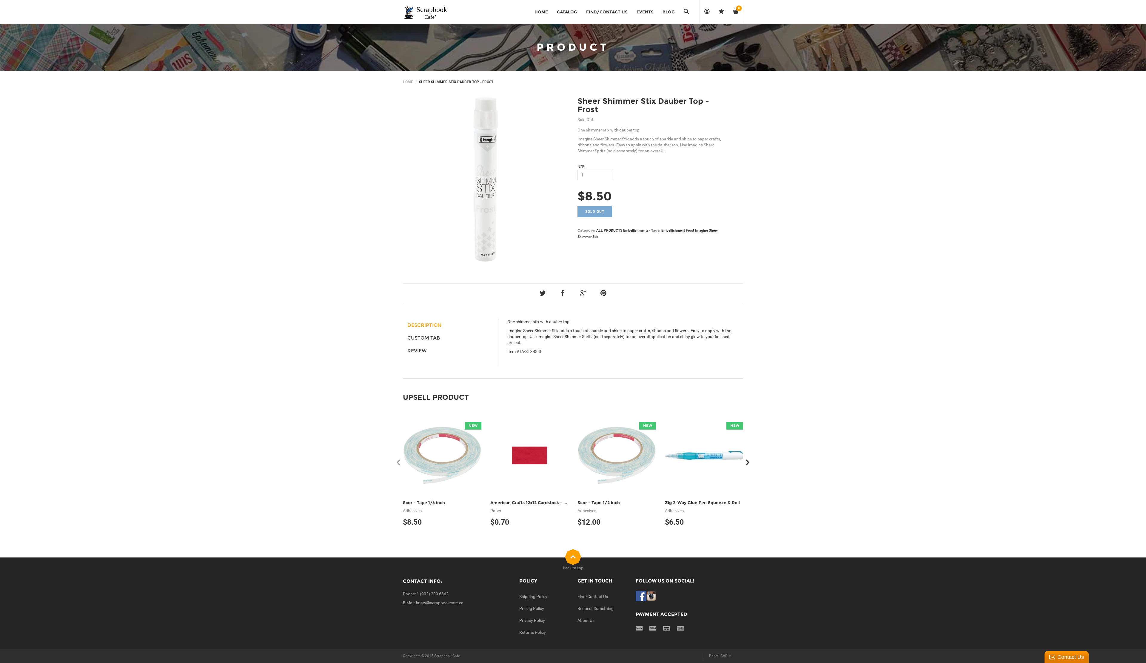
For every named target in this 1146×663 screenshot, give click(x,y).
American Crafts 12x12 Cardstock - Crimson (535, 502)
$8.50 (594, 196)
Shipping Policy (533, 596)
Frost (690, 230)
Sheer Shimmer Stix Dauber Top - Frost (643, 105)
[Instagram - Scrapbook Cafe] (651, 595)
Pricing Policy (531, 608)
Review (417, 351)
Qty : (581, 166)
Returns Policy (532, 632)
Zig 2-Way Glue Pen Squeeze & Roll (702, 502)
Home (408, 82)
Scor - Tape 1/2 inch (598, 502)
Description (424, 325)
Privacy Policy (532, 620)
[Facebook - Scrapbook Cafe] (641, 595)
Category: (586, 230)
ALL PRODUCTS (609, 230)
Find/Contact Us (592, 596)
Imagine (701, 230)
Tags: (655, 230)
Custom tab (423, 338)
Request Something (595, 608)
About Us (585, 620)
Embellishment (673, 230)
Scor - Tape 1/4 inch (424, 502)
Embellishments (636, 230)
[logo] (425, 12)
